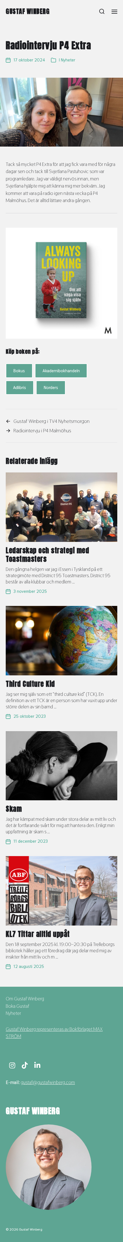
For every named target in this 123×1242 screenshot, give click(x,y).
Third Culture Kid (30, 684)
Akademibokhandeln (61, 370)
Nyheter (68, 60)
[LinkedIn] (37, 1065)
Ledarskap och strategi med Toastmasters (47, 554)
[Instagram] (12, 1065)
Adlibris (19, 387)
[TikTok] (24, 1065)
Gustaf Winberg (27, 11)
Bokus (19, 370)
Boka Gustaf (17, 1006)
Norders (51, 387)
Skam (14, 809)
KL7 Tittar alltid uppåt (38, 934)
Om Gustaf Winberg (25, 999)
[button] (102, 11)
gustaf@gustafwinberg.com (48, 1082)
